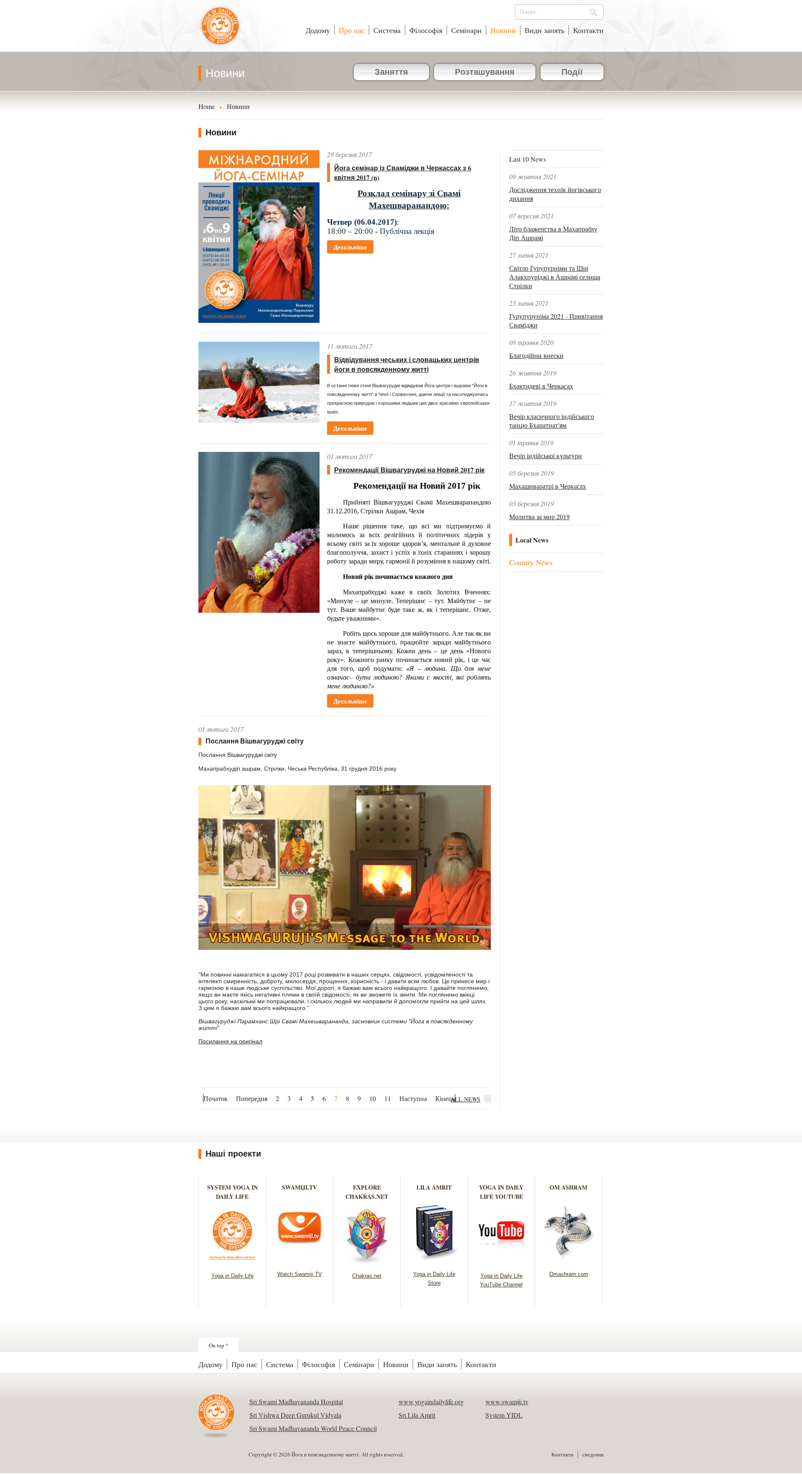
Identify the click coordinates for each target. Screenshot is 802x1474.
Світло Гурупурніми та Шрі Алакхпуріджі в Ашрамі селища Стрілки (554, 277)
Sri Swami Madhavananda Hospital (296, 1401)
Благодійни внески (536, 355)
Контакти (588, 30)
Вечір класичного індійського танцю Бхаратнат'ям (551, 420)
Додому (318, 30)
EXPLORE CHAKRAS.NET (366, 1192)
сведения (593, 1454)
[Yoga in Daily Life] (232, 1262)
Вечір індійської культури (545, 455)
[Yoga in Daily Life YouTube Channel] (501, 1262)
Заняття (391, 71)
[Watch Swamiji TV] (300, 1260)
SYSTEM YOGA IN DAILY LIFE (232, 1192)
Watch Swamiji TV (299, 1274)
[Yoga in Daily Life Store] (434, 1260)
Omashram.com (568, 1274)
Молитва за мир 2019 (539, 516)
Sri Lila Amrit (416, 1415)
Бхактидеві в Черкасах (541, 385)
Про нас (352, 30)
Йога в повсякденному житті (220, 30)
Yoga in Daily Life (232, 1276)
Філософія (425, 30)
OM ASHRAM (568, 1187)
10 (372, 1098)
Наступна (413, 1098)
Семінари (466, 30)
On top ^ (218, 1345)
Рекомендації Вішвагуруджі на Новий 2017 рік (409, 469)
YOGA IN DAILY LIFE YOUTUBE (501, 1192)
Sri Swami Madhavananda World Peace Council (313, 1428)
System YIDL (504, 1415)
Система (387, 30)
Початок (215, 1098)
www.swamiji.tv (506, 1401)
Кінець (445, 1098)
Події (572, 71)
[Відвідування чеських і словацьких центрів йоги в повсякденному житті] (259, 420)
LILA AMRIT (434, 1187)
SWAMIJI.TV (299, 1187)
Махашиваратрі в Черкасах (547, 486)
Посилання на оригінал (230, 1041)
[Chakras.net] (367, 1262)
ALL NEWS (465, 1099)
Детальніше (350, 246)
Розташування (485, 71)
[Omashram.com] (569, 1260)
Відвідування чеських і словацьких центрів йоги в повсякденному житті (406, 364)
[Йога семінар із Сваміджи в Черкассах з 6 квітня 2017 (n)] (259, 320)
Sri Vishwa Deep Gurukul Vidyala (295, 1415)
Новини (503, 30)
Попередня (251, 1098)
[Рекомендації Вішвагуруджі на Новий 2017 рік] (259, 610)
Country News (531, 562)
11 (387, 1098)
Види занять (544, 30)
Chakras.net (366, 1276)
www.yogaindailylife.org (431, 1401)
